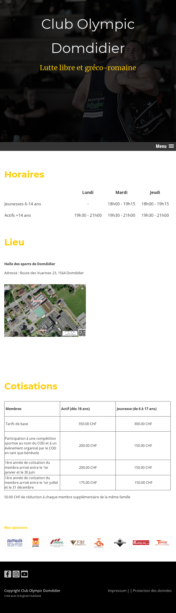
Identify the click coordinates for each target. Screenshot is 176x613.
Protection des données (152, 590)
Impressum (117, 590)
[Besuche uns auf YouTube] (24, 574)
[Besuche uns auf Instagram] (16, 574)
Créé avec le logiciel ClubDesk (22, 596)
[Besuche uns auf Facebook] (7, 574)
